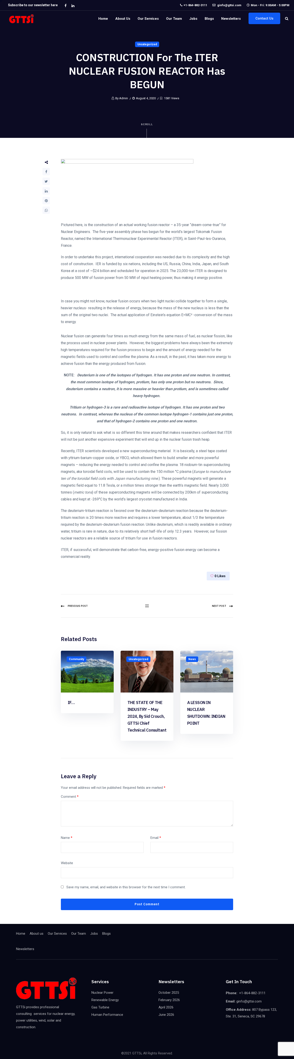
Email (155, 838)
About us (122, 19)
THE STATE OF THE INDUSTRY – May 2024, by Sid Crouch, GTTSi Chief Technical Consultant (146, 716)
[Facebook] (46, 171)
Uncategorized (147, 44)
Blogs (209, 19)
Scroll (147, 124)
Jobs (193, 19)
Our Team (174, 19)
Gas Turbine (100, 1007)
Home (103, 19)
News (192, 659)
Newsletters (231, 19)
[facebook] (65, 5)
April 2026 (165, 1007)
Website (67, 863)
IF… (71, 702)
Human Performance (107, 1015)
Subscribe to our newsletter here (33, 5)
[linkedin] (73, 5)
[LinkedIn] (46, 191)
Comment (70, 797)
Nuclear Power (102, 993)
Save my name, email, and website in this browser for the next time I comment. (126, 887)
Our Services (148, 19)
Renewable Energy (105, 1000)
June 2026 (166, 1015)
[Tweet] (46, 181)
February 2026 (169, 1000)
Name (66, 838)
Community (76, 659)
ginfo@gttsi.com (229, 5)
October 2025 (168, 993)
